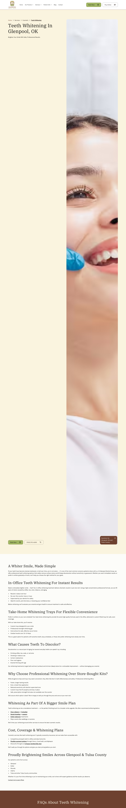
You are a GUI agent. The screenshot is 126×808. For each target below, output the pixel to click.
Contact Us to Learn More (16, 780)
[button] (29, 5)
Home (21, 5)
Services (17, 20)
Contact (60, 5)
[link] (12, 5)
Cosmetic (25, 20)
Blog (55, 5)
